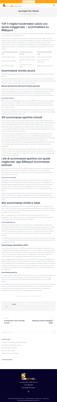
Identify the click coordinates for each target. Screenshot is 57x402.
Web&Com (37, 400)
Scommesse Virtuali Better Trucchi (11, 345)
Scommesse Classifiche (7, 98)
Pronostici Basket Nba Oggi (8, 222)
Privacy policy (38, 398)
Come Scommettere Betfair (8, 177)
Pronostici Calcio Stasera (8, 350)
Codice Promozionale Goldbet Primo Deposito (14, 342)
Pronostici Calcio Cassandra (9, 348)
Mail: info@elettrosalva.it (28, 387)
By (30, 296)
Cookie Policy (45, 398)
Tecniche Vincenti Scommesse (10, 353)
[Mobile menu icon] (54, 5)
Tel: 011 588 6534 (28, 385)
